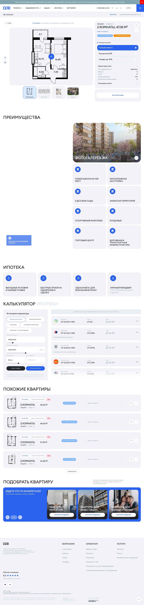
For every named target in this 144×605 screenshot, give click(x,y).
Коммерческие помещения (127, 558)
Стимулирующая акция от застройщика (101, 570)
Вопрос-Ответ (91, 549)
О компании (66, 549)
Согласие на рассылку (68, 600)
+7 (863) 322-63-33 (102, 8)
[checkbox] (16, 319)
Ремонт (119, 553)
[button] (107, 142)
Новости (65, 553)
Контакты (89, 553)
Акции (64, 558)
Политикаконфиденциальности (68, 598)
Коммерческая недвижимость (130, 14)
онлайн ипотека (35, 368)
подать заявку (16, 368)
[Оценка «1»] (8, 575)
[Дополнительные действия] (136, 31)
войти (129, 8)
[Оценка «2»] (10, 575)
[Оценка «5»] (18, 575)
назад (9, 23)
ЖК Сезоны (8, 15)
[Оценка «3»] (13, 575)
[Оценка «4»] (15, 575)
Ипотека (120, 549)
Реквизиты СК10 (92, 562)
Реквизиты (90, 558)
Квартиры (113, 14)
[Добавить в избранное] (136, 26)
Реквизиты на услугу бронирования (100, 566)
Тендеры (65, 562)
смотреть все (72, 471)
